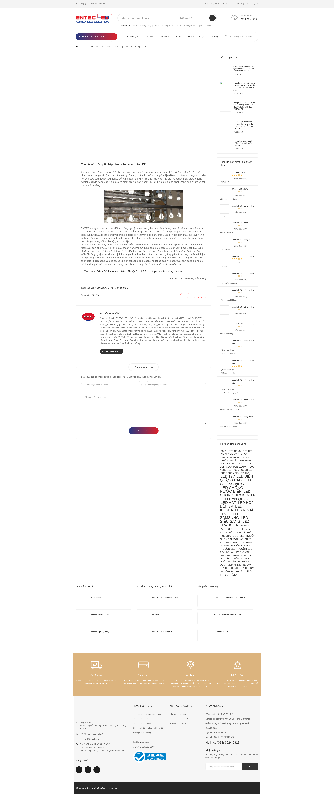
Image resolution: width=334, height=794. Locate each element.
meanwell (245, 526)
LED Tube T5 (96, 597)
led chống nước (235, 482)
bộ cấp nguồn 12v (231, 454)
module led (232, 529)
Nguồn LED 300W (204, 26)
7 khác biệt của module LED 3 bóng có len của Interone (243, 143)
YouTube (88, 771)
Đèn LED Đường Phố (100, 614)
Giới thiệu (149, 37)
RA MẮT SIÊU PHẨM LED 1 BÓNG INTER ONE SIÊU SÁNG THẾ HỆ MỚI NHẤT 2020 (244, 86)
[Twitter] (189, 295)
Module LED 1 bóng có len (185, 26)
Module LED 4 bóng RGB (162, 631)
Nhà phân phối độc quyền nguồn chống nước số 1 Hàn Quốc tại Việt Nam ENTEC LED (244, 105)
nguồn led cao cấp (238, 552)
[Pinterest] (196, 295)
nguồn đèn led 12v (242, 568)
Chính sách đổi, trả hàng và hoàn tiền (148, 728)
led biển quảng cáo (236, 478)
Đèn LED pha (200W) (100, 631)
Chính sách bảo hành (142, 723)
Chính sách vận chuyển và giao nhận (148, 719)
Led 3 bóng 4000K (220, 631)
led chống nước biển (231, 489)
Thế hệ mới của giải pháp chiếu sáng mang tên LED (113, 164)
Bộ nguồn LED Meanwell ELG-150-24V (229, 597)
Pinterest (96, 771)
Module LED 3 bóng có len (163, 26)
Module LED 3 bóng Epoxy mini (165, 597)
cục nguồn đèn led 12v (235, 473)
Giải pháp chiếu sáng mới (117, 288)
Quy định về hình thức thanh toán (147, 714)
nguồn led (228, 548)
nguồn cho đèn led (232, 536)
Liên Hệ (190, 37)
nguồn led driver (231, 555)
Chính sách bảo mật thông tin (182, 719)
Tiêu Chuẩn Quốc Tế (211, 4)
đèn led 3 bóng (236, 573)
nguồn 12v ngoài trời (239, 532)
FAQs (201, 37)
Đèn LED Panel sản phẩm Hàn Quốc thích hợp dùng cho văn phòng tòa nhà (139, 271)
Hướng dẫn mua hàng (142, 732)
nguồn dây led (235, 542)
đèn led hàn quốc (95, 288)
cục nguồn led (243, 470)
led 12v (228, 476)
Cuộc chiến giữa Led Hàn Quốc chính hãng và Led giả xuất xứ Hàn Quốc (243, 68)
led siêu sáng (234, 520)
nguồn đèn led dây (232, 571)
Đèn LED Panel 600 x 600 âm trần (227, 614)
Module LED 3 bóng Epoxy (141, 26)
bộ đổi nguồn (245, 460)
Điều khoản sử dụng (178, 714)
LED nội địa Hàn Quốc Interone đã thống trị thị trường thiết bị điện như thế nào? (243, 125)
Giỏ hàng (214, 37)
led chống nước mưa (237, 493)
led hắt (228, 503)
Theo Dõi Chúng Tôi (97, 4)
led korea (231, 508)
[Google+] (203, 295)
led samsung (229, 516)
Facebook (79, 771)
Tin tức (178, 37)
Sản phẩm (164, 37)
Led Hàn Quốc (132, 37)
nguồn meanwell (234, 565)
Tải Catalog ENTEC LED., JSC (247, 4)
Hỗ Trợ (226, 4)
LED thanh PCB (158, 614)
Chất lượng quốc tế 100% (241, 37)
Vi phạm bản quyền (178, 723)
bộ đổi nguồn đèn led (234, 464)
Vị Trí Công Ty (81, 4)
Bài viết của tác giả (110, 351)
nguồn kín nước (242, 545)
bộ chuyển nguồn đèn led (236, 451)
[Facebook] (182, 295)
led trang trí (234, 523)
